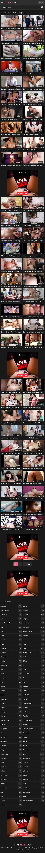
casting (11, 657)
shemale (33, 733)
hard (11, 762)
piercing (33, 699)
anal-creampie (11, 623)
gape (11, 733)
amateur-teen (11, 610)
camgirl (11, 648)
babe (11, 627)
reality (33, 707)
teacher (33, 750)
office (33, 661)
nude (33, 657)
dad (11, 669)
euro (11, 695)
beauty (11, 644)
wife (33, 796)
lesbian (33, 610)
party (33, 690)
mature (33, 635)
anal (11, 619)
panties (33, 686)
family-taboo (11, 720)
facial (11, 707)
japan (11, 783)
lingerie (33, 619)
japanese (11, 788)
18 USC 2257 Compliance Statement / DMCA (16, 848)
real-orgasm (33, 703)
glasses (11, 745)
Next (29, 564)
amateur (11, 606)
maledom (33, 623)
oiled (33, 669)
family (11, 712)
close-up (11, 665)
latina (33, 606)
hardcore (11, 767)
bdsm (11, 635)
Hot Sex (9, 2)
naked (33, 644)
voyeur (33, 775)
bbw (11, 631)
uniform (33, 762)
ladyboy (11, 805)
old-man (33, 674)
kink (11, 796)
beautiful (11, 640)
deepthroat (11, 678)
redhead (33, 712)
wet (33, 783)
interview (11, 779)
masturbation (33, 631)
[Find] (42, 7)
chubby (11, 661)
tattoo (33, 745)
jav (11, 792)
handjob (11, 758)
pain (33, 682)
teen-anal (33, 758)
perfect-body (33, 695)
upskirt (33, 767)
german (11, 737)
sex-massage (33, 720)
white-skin (33, 792)
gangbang (11, 729)
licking (33, 614)
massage (33, 627)
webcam (33, 779)
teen (33, 754)
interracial (11, 775)
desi (11, 682)
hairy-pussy (11, 754)
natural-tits (33, 652)
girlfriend (11, 741)
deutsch (11, 686)
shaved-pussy (33, 729)
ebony (11, 690)
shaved (33, 724)
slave (33, 737)
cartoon (11, 652)
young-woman (33, 800)
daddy (11, 674)
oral (33, 678)
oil (33, 665)
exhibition (11, 703)
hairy (11, 750)
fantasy (11, 724)
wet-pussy (33, 788)
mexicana (33, 640)
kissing (11, 800)
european (11, 699)
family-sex (11, 716)
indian (11, 771)
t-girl (33, 741)
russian (33, 716)
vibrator (33, 771)
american (11, 614)
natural (33, 648)
